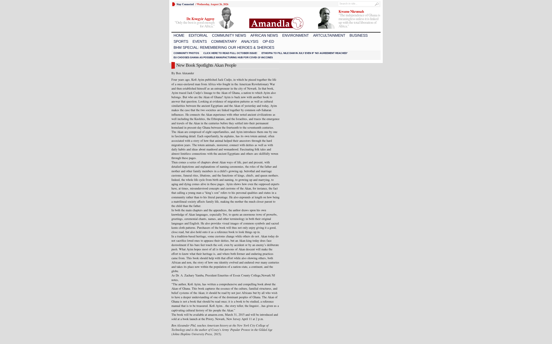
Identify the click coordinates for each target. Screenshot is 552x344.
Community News (229, 35)
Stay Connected (185, 4)
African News (264, 35)
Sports (181, 41)
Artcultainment (329, 35)
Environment (295, 35)
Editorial (198, 35)
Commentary (224, 41)
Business (359, 35)
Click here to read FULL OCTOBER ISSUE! (230, 53)
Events (200, 41)
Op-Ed (268, 41)
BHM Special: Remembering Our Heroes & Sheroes (224, 48)
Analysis (249, 41)
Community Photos (186, 53)
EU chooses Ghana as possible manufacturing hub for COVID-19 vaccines (223, 57)
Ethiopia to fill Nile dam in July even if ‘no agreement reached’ (305, 53)
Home (179, 35)
